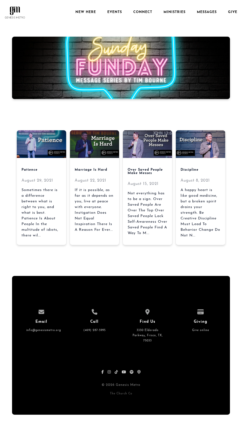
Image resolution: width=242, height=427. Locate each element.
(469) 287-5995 (94, 330)
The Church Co (121, 393)
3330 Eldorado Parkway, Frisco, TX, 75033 (148, 335)
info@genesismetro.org (43, 330)
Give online (200, 330)
